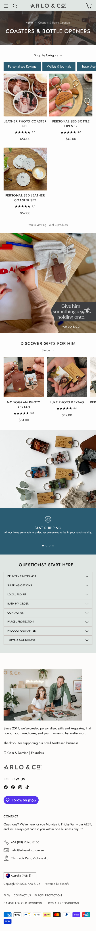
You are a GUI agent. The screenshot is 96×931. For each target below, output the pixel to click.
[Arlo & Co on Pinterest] (13, 788)
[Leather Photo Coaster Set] (25, 95)
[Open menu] (5, 5)
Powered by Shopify (56, 884)
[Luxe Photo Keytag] (67, 377)
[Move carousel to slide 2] (46, 546)
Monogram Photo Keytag (23, 404)
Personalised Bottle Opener (71, 123)
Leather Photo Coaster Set (25, 123)
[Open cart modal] (88, 5)
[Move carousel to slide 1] (43, 546)
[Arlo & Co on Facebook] (5, 788)
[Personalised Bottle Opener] (70, 95)
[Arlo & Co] (48, 6)
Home (29, 22)
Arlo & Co (34, 884)
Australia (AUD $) (21, 876)
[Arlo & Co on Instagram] (20, 788)
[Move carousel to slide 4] (53, 546)
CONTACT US (22, 895)
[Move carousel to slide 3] (49, 546)
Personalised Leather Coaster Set (25, 197)
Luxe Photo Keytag (67, 402)
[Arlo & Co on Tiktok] (27, 788)
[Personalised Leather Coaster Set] (25, 169)
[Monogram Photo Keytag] (24, 377)
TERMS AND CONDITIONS (62, 903)
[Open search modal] (14, 5)
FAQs (7, 895)
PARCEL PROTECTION (48, 895)
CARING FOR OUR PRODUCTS (23, 903)
